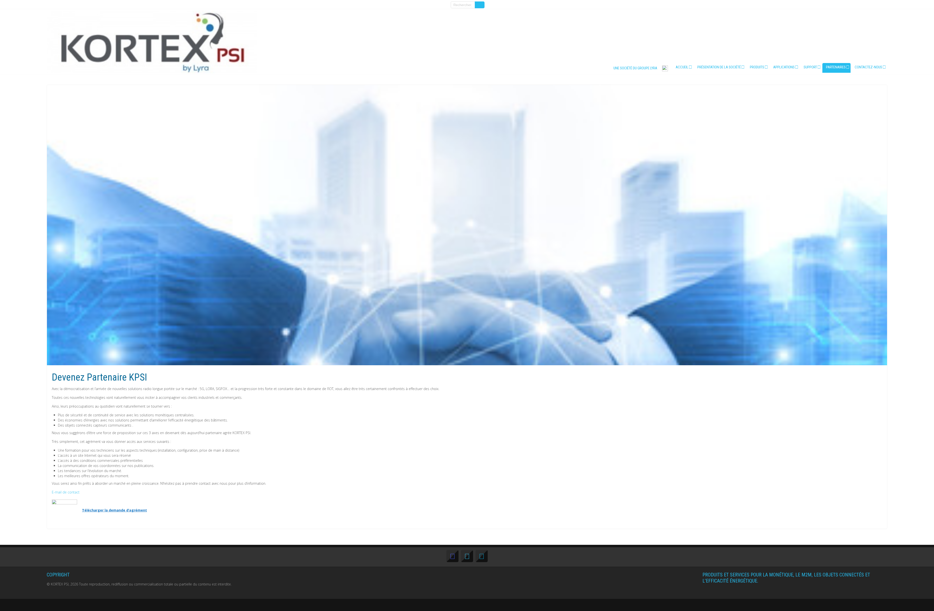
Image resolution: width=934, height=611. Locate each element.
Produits (757, 67)
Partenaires (836, 67)
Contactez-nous (868, 67)
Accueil (682, 67)
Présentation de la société (719, 67)
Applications (784, 67)
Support (810, 67)
